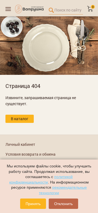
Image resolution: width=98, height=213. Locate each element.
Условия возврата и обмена (30, 154)
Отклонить (63, 204)
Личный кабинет (20, 144)
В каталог (19, 118)
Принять (33, 204)
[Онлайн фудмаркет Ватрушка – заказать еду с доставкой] (29, 9)
